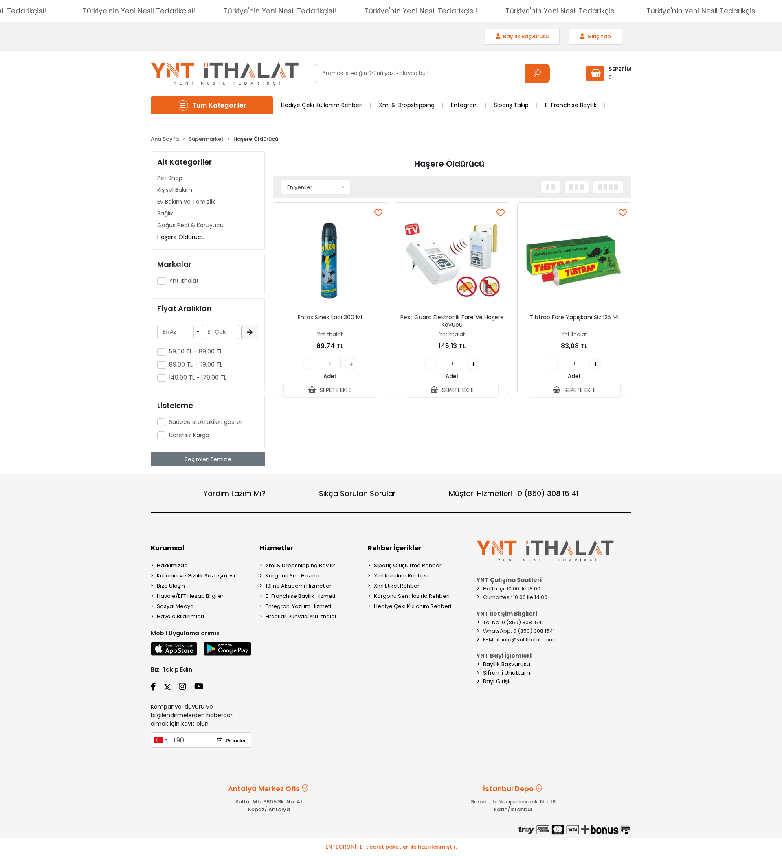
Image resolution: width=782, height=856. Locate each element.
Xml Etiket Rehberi (397, 586)
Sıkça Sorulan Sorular (357, 493)
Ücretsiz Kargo (189, 435)
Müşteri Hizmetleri (513, 493)
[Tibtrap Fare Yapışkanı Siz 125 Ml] (574, 259)
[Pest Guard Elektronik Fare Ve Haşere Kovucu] (452, 259)
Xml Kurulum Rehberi (401, 575)
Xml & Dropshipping (407, 105)
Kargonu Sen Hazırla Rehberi (412, 596)
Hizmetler (276, 548)
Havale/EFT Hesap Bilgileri (191, 596)
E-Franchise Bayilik (571, 105)
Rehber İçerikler (395, 548)
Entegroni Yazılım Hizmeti (298, 606)
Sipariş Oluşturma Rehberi (408, 565)
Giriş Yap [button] (598, 36)
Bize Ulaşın (171, 586)
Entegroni (464, 105)
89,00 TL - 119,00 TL (195, 364)
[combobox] (160, 740)
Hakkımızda (172, 565)
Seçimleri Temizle (208, 459)
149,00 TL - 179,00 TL (197, 377)
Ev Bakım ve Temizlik (186, 202)
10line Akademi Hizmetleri (299, 586)
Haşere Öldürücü (181, 237)
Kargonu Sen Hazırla (292, 575)
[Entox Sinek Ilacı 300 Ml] (329, 259)
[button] (608, 73)
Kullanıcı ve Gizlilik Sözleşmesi (196, 575)
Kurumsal (168, 548)
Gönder (236, 740)
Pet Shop (169, 178)
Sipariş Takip (511, 105)
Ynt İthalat (184, 281)
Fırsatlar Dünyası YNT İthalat (301, 616)
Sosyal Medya (175, 606)
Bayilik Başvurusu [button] (525, 36)
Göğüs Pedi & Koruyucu (190, 225)
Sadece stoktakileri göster (205, 422)
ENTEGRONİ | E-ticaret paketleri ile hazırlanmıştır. (391, 847)
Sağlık (165, 213)
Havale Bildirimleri (180, 616)
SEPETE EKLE (334, 390)
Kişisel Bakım (174, 190)
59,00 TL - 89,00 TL (195, 351)
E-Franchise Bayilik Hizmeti (300, 596)
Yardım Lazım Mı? (235, 493)
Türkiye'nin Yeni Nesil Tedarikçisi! (139, 11)
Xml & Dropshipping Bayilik (300, 565)
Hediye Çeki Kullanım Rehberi (321, 105)
